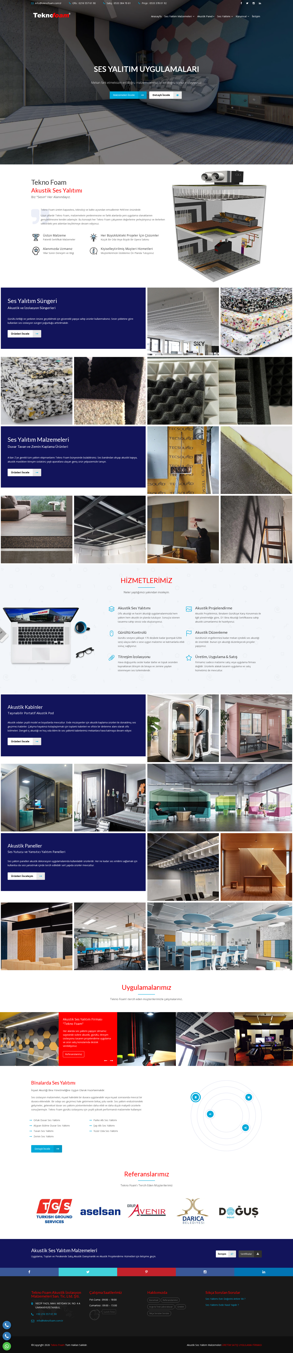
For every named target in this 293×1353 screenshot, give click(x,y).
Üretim (180, 1306)
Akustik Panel (204, 16)
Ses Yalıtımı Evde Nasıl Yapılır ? (222, 1304)
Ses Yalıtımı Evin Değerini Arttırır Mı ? (225, 1298)
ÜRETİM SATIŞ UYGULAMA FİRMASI (242, 1345)
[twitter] (88, 1272)
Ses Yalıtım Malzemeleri (178, 16)
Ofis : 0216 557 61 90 (84, 3)
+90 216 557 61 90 (46, 1314)
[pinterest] (146, 1272)
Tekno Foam (58, 1345)
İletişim (256, 16)
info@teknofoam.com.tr (48, 3)
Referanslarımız (170, 1300)
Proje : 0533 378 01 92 (154, 3)
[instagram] (205, 1272)
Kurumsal (241, 16)
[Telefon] (7, 1325)
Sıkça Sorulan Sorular (159, 1313)
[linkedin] (263, 1272)
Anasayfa (156, 16)
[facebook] (29, 1272)
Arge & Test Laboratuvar (161, 1306)
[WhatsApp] (7, 1346)
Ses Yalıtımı (224, 16)
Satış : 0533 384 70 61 (119, 3)
